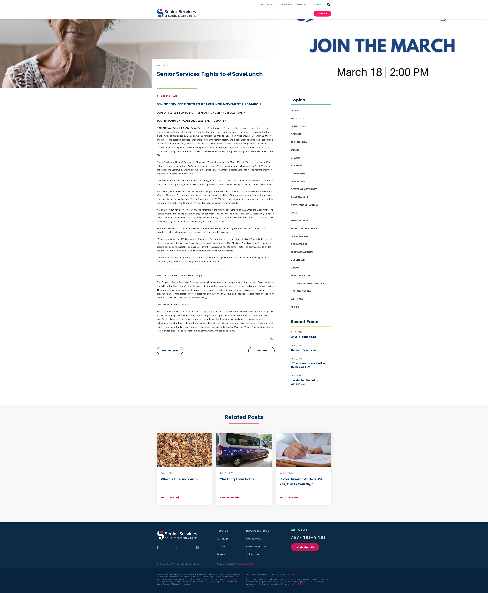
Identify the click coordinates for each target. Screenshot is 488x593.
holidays (297, 165)
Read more (170, 497)
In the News (298, 126)
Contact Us (307, 547)
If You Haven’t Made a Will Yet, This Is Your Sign (309, 365)
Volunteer (298, 259)
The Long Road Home (303, 349)
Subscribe (252, 554)
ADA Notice (250, 586)
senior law (298, 181)
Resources (302, 4)
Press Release (300, 220)
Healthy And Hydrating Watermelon (304, 382)
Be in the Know (300, 275)
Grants (296, 157)
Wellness (297, 299)
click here (291, 574)
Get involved (254, 538)
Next (258, 350)
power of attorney (304, 189)
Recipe (295, 307)
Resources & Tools (257, 531)
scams (295, 149)
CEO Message (299, 244)
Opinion (296, 134)
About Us (222, 531)
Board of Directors (304, 228)
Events (221, 554)
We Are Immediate (245, 564)
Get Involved (299, 236)
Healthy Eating (301, 291)
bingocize (297, 118)
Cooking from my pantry (307, 283)
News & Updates (256, 546)
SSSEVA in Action (302, 251)
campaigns (298, 173)
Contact (318, 4)
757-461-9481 (268, 4)
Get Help (222, 538)
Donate (322, 13)
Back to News (169, 95)
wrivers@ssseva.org (231, 579)
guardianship (300, 197)
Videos (295, 267)
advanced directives (304, 204)
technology (299, 142)
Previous (172, 350)
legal (294, 212)
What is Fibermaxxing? (304, 336)
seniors (296, 110)
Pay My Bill (285, 4)
